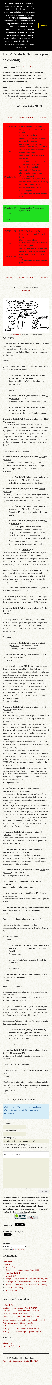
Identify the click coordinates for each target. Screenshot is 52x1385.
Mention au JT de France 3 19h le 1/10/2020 (20, 1307)
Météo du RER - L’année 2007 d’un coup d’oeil (21, 1316)
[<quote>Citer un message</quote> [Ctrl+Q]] (17, 1155)
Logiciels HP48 (12, 1275)
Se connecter (18, 1361)
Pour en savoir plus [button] (20, 47)
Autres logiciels (11, 1290)
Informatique (7, 1343)
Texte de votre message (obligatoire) (16, 1144)
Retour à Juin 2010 (26, 117)
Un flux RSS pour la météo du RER (16, 1313)
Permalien (26, 290)
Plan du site (7, 1361)
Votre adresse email (10, 1130)
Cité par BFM (8, 1305)
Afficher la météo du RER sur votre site (18, 1323)
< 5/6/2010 (8, 117)
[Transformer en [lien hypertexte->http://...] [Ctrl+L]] (13, 1155)
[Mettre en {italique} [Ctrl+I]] (9, 1155)
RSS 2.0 (34, 1361)
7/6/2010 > (44, 117)
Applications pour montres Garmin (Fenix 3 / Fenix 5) (26, 1284)
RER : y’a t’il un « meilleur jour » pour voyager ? (22, 1331)
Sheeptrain (17, 334)
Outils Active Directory (14, 1287)
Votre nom (7, 1123)
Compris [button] (43, 26)
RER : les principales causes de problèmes (19, 1325)
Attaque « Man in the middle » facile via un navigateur (26, 1278)
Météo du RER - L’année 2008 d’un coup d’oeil (21, 1310)
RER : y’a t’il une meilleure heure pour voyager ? (21, 1328)
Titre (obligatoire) (9, 1137)
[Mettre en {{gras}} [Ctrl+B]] (5, 1155)
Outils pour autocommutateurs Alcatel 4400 (22, 1270)
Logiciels (6, 1264)
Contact (27, 1361)
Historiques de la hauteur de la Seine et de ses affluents (26, 1281)
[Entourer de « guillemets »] (20, 1155)
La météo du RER (13, 1272)
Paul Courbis (27, 67)
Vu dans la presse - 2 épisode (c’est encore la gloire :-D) (24, 1320)
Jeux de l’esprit (11, 1267)
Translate (20, 1249)
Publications (7, 1261)
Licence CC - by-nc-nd (11, 1346)
